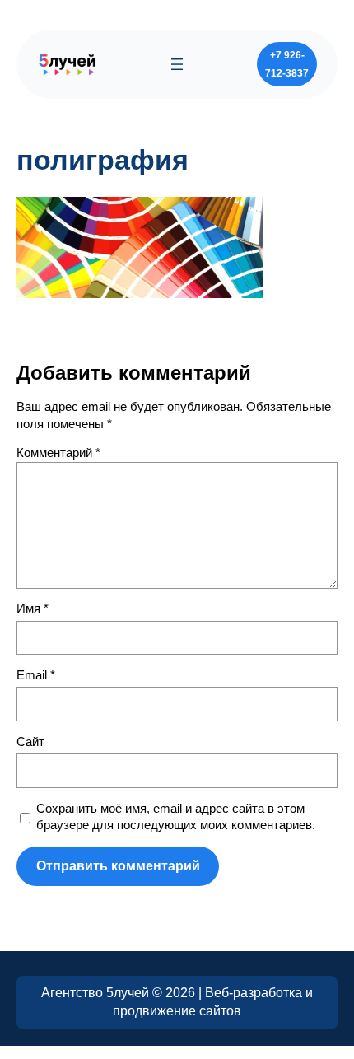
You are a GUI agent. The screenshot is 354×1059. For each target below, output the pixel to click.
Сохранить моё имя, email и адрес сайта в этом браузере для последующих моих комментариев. (175, 817)
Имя (32, 608)
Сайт (30, 742)
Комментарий (58, 453)
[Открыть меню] (177, 64)
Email (35, 675)
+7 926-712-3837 (287, 64)
